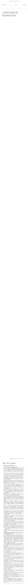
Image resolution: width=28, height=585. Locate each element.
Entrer (12, 1)
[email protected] (10, 483)
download (15, 458)
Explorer (24, 4)
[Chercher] (16, 5)
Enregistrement (16, 1)
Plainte (22, 458)
